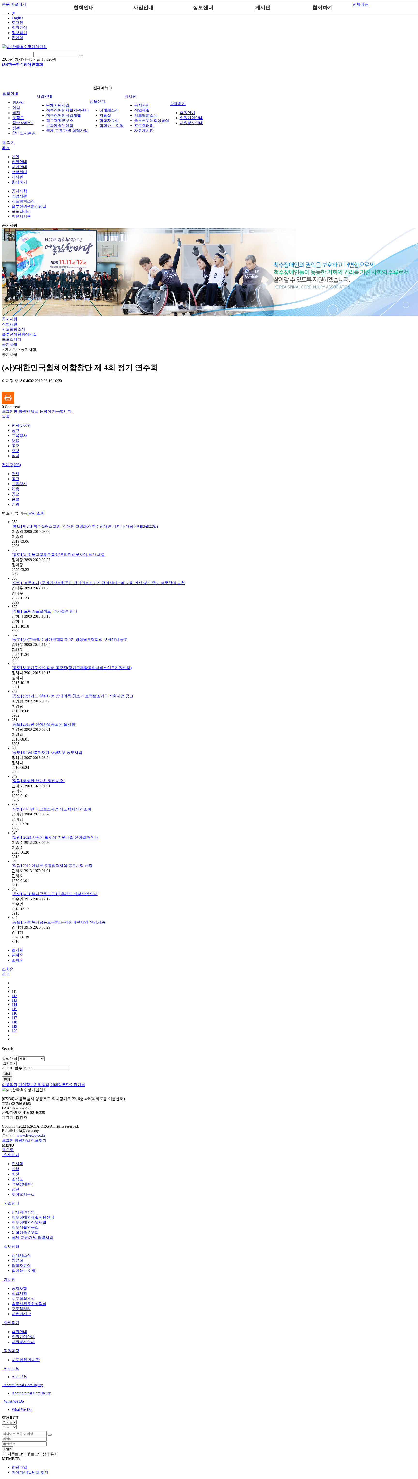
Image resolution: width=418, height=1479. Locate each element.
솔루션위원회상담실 (151, 120)
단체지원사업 (57, 105)
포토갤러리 (144, 125)
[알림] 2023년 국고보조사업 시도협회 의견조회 (51, 809)
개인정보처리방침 (33, 1085)
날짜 (32, 513)
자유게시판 (144, 131)
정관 (16, 128)
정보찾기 (19, 33)
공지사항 (142, 105)
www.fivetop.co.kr (30, 1135)
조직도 (18, 118)
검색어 (12, 1068)
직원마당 (11, 1351)
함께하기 (323, 7)
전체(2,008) (21, 425)
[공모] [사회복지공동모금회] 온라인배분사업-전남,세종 (59, 922)
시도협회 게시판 (26, 1360)
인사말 (18, 103)
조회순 (17, 960)
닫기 (11, 143)
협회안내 (84, 7)
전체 (15, 474)
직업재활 (142, 110)
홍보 (15, 451)
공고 (15, 430)
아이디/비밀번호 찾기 (30, 1472)
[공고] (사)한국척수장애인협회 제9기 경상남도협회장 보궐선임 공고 (70, 639)
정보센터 (203, 7)
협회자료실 (109, 120)
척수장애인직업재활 (63, 115)
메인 (15, 157)
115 (14, 1009)
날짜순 (17, 955)
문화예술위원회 (59, 125)
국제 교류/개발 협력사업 (67, 131)
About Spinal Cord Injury (23, 1385)
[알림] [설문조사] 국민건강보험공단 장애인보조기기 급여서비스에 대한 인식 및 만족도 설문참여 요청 (98, 583)
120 (14, 1031)
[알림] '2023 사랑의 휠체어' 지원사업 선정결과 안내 (55, 837)
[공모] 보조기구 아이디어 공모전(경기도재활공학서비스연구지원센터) (72, 668)
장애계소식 (109, 110)
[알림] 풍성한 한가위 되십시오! (38, 781)
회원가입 (19, 28)
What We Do (13, 1401)
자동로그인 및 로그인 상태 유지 (32, 1454)
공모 (15, 446)
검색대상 (9, 1058)
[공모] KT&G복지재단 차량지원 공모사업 (47, 752)
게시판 (262, 7)
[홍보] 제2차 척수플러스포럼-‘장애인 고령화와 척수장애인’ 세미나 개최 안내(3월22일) (85, 526)
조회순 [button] (8, 969)
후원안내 (187, 113)
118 (14, 1022)
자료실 (105, 115)
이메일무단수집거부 (67, 1085)
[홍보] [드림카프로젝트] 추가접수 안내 (44, 611)
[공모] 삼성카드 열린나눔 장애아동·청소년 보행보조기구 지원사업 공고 (72, 696)
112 (14, 996)
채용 (15, 441)
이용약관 (9, 1085)
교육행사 (19, 435)
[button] (6, 416)
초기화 (17, 950)
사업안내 (143, 7)
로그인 (17, 23)
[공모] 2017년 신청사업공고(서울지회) (44, 724)
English (17, 18)
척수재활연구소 (59, 120)
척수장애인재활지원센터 (67, 110)
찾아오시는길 (24, 133)
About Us (11, 1368)
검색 (7, 1073)
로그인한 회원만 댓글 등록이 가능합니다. (37, 411)
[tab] (209, 1155)
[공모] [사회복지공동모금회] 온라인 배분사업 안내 (55, 894)
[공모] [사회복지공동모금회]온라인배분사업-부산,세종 (58, 555)
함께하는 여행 (111, 125)
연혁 (16, 108)
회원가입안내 (191, 118)
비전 (16, 113)
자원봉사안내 (191, 123)
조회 (41, 513)
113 (14, 1000)
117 (14, 1018)
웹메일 (17, 38)
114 (14, 1005)
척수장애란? (22, 123)
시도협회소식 (145, 115)
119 (14, 1026)
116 (14, 1013)
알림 (15, 456)
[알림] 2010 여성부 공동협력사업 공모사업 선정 (52, 866)
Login (7, 1449)
